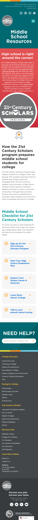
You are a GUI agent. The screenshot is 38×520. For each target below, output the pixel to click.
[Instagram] (21, 13)
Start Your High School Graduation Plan (19, 263)
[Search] (33, 341)
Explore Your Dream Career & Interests (18, 280)
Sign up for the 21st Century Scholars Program (19, 246)
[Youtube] (34, 13)
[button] (33, 21)
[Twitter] (25, 13)
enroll (7, 82)
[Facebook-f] (30, 13)
